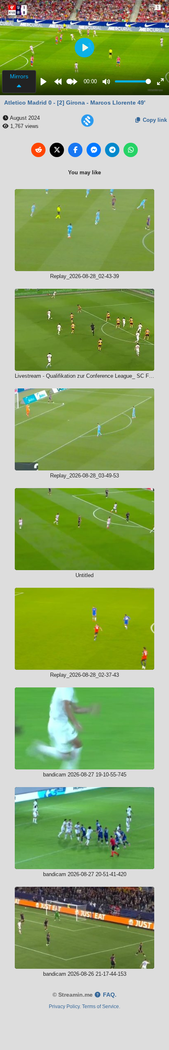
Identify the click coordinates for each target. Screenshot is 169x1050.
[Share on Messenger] (94, 150)
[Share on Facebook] (75, 150)
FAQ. (108, 995)
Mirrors (19, 76)
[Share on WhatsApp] (130, 150)
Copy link (154, 120)
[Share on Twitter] (57, 150)
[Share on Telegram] (112, 150)
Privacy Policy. (65, 1006)
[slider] (69, 81)
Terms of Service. (101, 1006)
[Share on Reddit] (38, 150)
